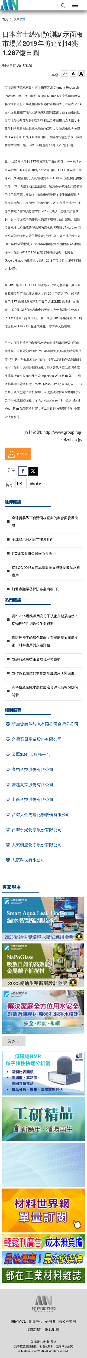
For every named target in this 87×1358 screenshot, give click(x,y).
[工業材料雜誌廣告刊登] (43, 1258)
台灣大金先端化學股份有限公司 (40, 814)
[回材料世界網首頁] (9, 5)
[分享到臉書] (23, 471)
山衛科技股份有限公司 (31, 799)
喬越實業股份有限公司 (31, 784)
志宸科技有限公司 (27, 860)
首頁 (5, 19)
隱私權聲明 (67, 1321)
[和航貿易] (43, 1074)
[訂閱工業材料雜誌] (43, 1275)
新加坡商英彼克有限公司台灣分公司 (44, 724)
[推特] (33, 471)
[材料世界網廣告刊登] (43, 1241)
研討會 (50, 1321)
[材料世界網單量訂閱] (43, 1210)
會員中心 (35, 1321)
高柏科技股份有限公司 (31, 769)
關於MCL (18, 1321)
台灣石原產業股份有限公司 (36, 739)
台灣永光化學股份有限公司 (36, 830)
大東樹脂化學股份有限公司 (36, 845)
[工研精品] (43, 1119)
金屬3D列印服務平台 (30, 754)
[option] (43, 1074)
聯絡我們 (35, 483)
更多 (11, 1040)
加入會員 (21, 454)
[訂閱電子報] (43, 1165)
